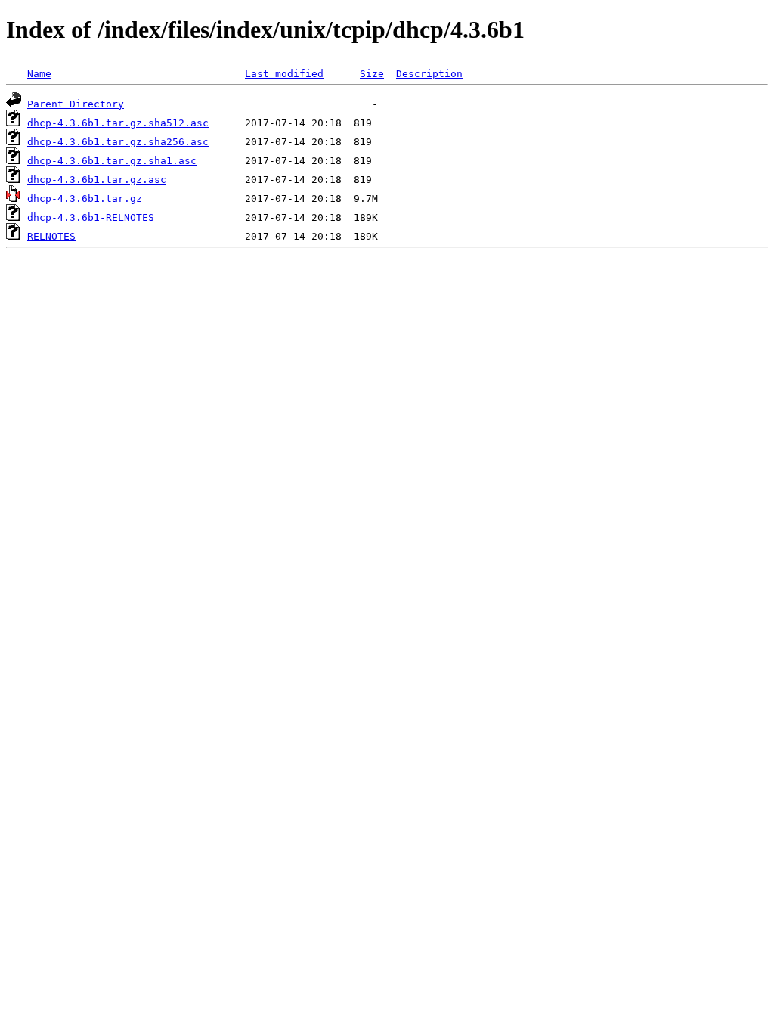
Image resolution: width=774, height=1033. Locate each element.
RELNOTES (51, 236)
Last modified (284, 73)
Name (39, 73)
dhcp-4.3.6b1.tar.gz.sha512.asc (118, 123)
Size (372, 73)
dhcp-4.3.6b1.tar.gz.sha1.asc (112, 160)
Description (429, 73)
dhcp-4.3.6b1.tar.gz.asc (96, 179)
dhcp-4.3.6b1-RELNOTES (90, 217)
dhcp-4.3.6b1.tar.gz (84, 198)
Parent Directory (75, 104)
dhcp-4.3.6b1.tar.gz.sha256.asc (118, 141)
